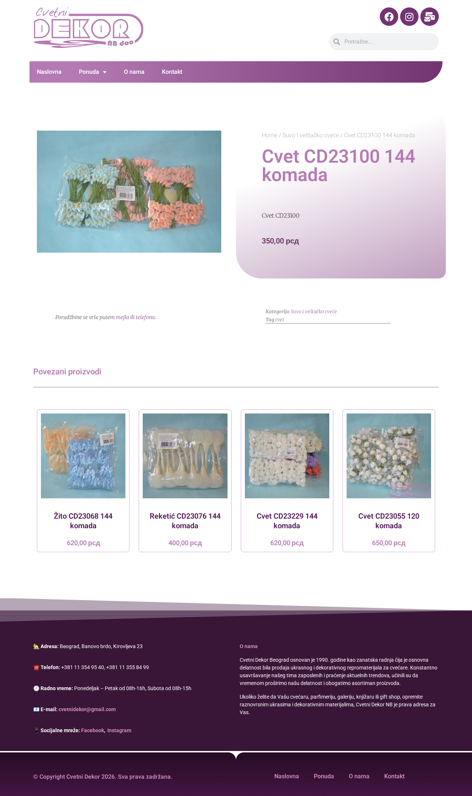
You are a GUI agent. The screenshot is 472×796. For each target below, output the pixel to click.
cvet (279, 319)
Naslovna (49, 72)
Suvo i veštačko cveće (310, 135)
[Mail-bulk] (429, 16)
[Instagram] (409, 16)
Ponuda (89, 72)
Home (269, 135)
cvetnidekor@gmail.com (87, 709)
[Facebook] (389, 16)
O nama (134, 72)
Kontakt (172, 72)
